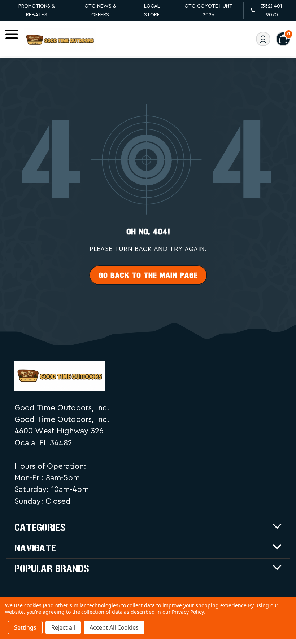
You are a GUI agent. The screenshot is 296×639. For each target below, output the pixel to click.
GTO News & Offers (100, 10)
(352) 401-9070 (272, 10)
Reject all (63, 627)
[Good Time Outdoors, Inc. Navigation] (11, 34)
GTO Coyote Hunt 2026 (208, 10)
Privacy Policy (187, 611)
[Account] (263, 39)
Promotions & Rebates (36, 10)
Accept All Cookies (114, 627)
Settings (25, 627)
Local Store (152, 10)
